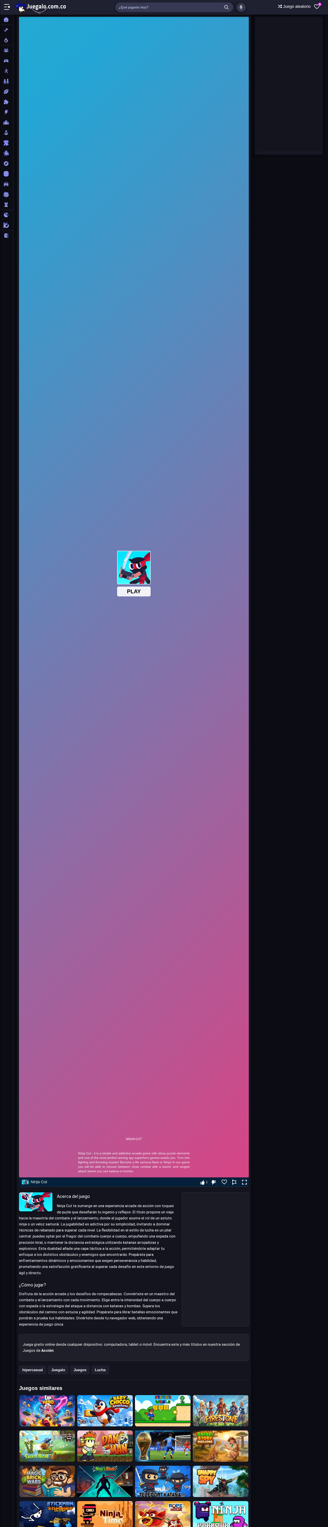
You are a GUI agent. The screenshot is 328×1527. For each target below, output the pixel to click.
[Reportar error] (234, 1182)
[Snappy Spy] (220, 1481)
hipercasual (32, 1370)
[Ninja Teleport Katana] (163, 1481)
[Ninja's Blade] (105, 1481)
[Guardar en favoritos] (224, 1182)
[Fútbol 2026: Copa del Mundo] (163, 1446)
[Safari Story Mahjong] (220, 1446)
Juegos (80, 1370)
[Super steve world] (163, 1410)
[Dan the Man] (105, 1446)
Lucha (100, 1370)
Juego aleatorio (296, 6)
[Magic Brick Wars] (47, 1481)
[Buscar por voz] (241, 7)
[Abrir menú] (7, 7)
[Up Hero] (47, 1410)
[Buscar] (226, 7)
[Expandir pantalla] (244, 1182)
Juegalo (58, 1370)
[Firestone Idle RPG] (220, 1410)
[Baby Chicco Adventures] (105, 1410)
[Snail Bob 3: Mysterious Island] (47, 1446)
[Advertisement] (215, 1259)
